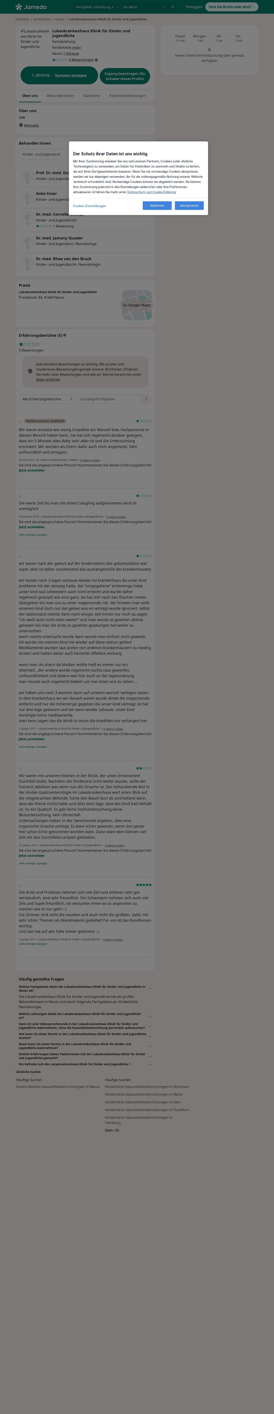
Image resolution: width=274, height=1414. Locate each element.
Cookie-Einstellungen (89, 206)
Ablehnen (157, 205)
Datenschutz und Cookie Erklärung (151, 192)
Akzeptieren (189, 205)
